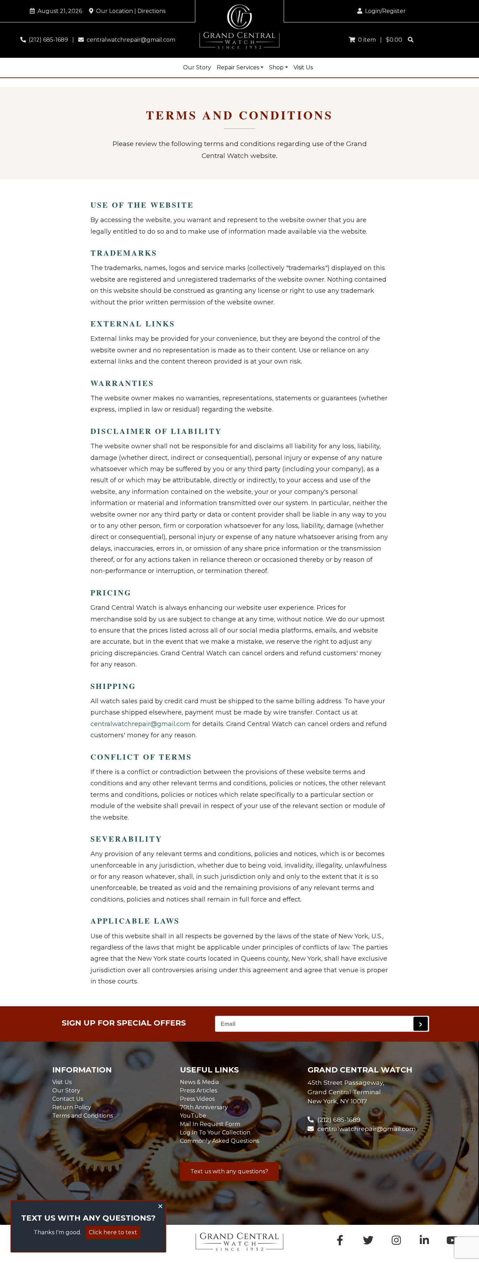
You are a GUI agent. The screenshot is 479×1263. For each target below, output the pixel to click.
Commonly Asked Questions (219, 1141)
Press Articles (198, 1090)
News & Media (199, 1082)
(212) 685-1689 (47, 39)
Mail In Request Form (210, 1124)
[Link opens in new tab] (452, 1242)
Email (228, 1024)
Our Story (197, 67)
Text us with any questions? (229, 1171)
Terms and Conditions (82, 1115)
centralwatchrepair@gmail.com (129, 39)
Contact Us (67, 1099)
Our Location (129, 11)
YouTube (193, 1115)
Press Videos (197, 1099)
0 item (365, 39)
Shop (276, 67)
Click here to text (113, 1232)
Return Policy (71, 1107)
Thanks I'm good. (57, 1232)
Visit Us (303, 67)
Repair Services (238, 67)
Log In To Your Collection (215, 1132)
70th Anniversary (204, 1107)
